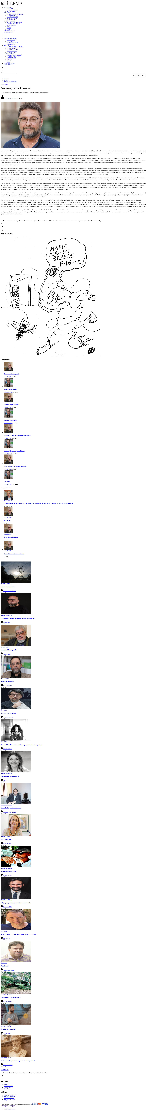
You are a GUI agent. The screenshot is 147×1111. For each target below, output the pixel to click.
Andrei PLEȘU (7, 376)
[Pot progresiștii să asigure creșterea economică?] (16, 898)
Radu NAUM (6, 938)
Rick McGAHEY (7, 907)
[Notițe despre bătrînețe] (8, 532)
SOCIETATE (7, 12)
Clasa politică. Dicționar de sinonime (15, 466)
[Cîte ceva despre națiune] (16, 708)
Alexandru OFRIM (7, 1065)
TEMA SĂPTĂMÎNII (9, 30)
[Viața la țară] (16, 961)
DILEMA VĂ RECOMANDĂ (14, 22)
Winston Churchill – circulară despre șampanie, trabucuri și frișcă (21, 745)
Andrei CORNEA (8, 392)
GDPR (5, 1100)
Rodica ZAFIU (7, 843)
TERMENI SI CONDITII (10, 1095)
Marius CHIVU (7, 1033)
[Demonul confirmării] (8, 417)
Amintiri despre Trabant (11, 404)
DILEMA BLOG (11, 11)
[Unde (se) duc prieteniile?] (16, 1024)
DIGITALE (6, 1088)
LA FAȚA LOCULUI (12, 17)
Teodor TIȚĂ (6, 622)
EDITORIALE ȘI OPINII (10, 38)
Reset (138, 75)
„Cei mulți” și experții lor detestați (14, 451)
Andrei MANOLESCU (9, 970)
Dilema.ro (6, 78)
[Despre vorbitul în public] (8, 371)
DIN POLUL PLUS (12, 18)
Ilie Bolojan (7, 520)
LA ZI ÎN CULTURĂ (9, 21)
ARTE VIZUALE (11, 25)
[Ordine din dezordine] (8, 386)
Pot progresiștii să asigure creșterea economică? (15, 903)
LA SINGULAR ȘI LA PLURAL (15, 14)
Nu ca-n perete (4, 84)
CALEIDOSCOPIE (12, 19)
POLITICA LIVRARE (9, 1099)
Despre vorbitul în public (11, 374)
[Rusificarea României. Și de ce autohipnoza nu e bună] (16, 614)
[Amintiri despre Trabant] (8, 401)
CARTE (9, 28)
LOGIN (6, 1084)
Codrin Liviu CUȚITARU (9, 812)
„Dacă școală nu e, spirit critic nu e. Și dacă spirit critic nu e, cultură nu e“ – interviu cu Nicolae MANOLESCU (38, 503)
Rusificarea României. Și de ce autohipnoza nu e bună (18, 618)
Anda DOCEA (6, 780)
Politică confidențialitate (9, 1109)
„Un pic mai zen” (6, 839)
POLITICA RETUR (9, 1098)
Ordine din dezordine (10, 389)
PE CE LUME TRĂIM (12, 10)
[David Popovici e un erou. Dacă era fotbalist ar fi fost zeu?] (16, 930)
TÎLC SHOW (10, 8)
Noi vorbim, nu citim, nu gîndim (14, 554)
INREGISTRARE (8, 1086)
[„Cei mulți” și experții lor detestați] (8, 448)
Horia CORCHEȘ (7, 875)
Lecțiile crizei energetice (8, 587)
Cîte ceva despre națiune (8, 713)
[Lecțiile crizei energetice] (16, 582)
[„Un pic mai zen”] (16, 835)
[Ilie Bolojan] (8, 516)
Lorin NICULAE (7, 1001)
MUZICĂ (9, 26)
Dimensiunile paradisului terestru (11, 808)
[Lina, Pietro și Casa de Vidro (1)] (16, 993)
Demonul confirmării (10, 420)
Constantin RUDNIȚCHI (9, 591)
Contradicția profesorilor (8, 871)
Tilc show (6, 80)
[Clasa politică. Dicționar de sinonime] (8, 463)
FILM (8, 29)
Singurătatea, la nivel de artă (10, 776)
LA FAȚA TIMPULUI (12, 15)
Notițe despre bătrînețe (11, 537)
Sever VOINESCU (8, 500)
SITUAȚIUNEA (8, 7)
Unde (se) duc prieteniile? (8, 1029)
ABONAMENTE (8, 32)
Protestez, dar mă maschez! (10, 81)
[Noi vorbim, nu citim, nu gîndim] (8, 549)
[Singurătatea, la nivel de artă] (16, 772)
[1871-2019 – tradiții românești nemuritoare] (8, 432)
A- (133, 75)
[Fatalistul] (8, 478)
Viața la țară (4, 966)
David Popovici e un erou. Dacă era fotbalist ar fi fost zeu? (19, 934)
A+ (143, 75)
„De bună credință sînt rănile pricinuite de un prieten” (18, 1061)
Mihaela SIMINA (7, 749)
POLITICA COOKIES (9, 1096)
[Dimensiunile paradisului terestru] (16, 803)
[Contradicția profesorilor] (16, 867)
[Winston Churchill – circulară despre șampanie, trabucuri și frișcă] (16, 740)
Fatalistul (7, 481)
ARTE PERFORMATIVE (13, 23)
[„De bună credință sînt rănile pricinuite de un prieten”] (16, 1056)
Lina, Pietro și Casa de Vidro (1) (11, 997)
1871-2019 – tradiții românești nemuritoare (17, 435)
